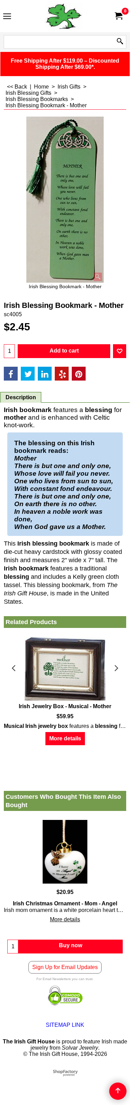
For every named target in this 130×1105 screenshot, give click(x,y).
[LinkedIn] (45, 374)
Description (21, 397)
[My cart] (118, 16)
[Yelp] (62, 374)
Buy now (70, 945)
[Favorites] (119, 351)
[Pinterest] (79, 374)
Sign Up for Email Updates (65, 967)
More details (65, 738)
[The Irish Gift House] (64, 16)
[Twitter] (28, 374)
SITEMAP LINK (65, 1025)
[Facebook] (11, 374)
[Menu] (7, 16)
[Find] (120, 42)
